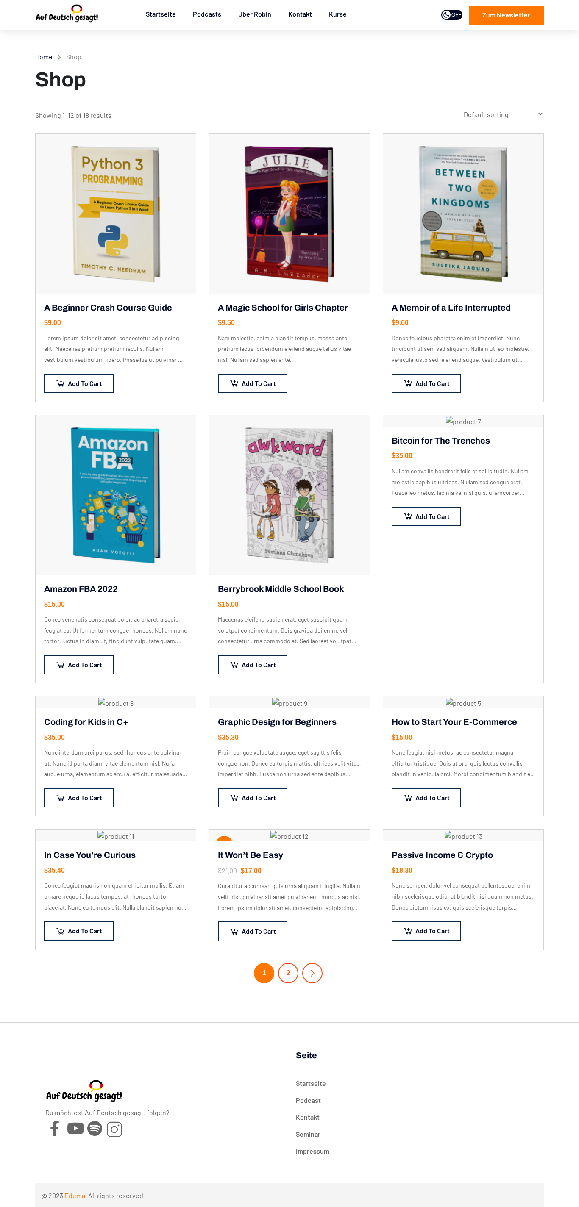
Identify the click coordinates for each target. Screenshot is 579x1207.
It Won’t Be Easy (250, 855)
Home (44, 57)
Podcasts (207, 14)
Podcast (308, 1100)
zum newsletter (506, 15)
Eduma (74, 1195)
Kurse (338, 14)
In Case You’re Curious (90, 855)
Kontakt (300, 14)
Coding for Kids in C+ (86, 722)
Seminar (308, 1134)
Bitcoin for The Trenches (441, 440)
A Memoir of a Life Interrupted (451, 307)
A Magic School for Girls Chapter (283, 307)
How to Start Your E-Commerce (454, 722)
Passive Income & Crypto (442, 855)
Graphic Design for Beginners (277, 722)
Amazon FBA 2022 (81, 589)
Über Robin (254, 14)
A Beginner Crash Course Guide (108, 307)
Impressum (312, 1151)
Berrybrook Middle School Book (281, 589)
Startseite (161, 14)
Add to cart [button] (85, 383)
